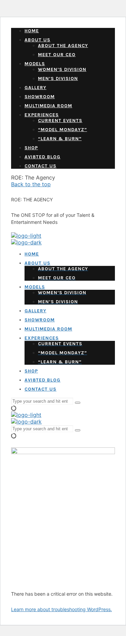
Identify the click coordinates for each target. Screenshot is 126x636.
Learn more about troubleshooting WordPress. (61, 609)
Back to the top (31, 184)
